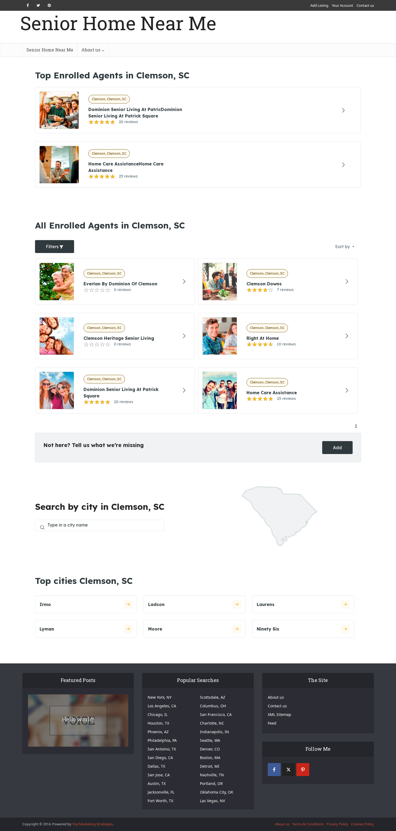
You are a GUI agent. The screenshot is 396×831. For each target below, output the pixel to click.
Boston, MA (210, 757)
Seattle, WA (210, 740)
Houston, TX (158, 723)
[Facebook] (274, 769)
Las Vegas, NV (212, 800)
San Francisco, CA (216, 714)
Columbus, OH (213, 705)
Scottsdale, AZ (212, 697)
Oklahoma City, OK (216, 792)
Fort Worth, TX (160, 800)
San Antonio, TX (162, 749)
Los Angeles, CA (162, 705)
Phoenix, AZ (158, 731)
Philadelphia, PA (162, 740)
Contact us (365, 5)
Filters (53, 246)
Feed (272, 723)
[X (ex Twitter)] (288, 769)
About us (90, 50)
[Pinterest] (302, 769)
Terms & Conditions (308, 824)
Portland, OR (211, 783)
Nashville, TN (212, 774)
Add (337, 447)
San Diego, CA (160, 757)
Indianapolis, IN (214, 731)
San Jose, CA (159, 774)
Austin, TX (157, 783)
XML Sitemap (279, 714)
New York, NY (160, 697)
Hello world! (78, 719)
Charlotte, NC (212, 723)
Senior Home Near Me (118, 23)
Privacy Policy (337, 824)
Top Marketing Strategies (92, 824)
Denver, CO (210, 749)
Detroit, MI (209, 766)
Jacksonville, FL (161, 792)
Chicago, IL (158, 714)
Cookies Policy (362, 824)
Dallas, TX (156, 766)
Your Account (342, 5)
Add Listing (319, 5)
